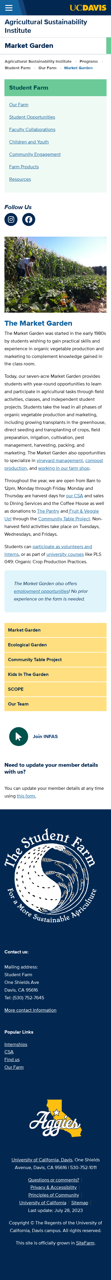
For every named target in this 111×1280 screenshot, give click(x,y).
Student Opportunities (32, 117)
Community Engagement (35, 154)
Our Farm (47, 68)
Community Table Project (64, 518)
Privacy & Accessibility (53, 1187)
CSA (9, 1051)
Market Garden (24, 630)
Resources (20, 179)
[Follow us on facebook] (28, 219)
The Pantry (48, 511)
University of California (42, 1202)
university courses (65, 554)
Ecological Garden (27, 644)
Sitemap (79, 1202)
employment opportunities (41, 591)
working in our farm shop (63, 468)
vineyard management (60, 460)
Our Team (18, 703)
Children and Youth (29, 141)
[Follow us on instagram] (10, 219)
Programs (89, 61)
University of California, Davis (42, 1159)
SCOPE (15, 689)
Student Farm (17, 68)
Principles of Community (53, 1195)
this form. (26, 795)
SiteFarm (85, 1242)
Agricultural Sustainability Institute (46, 26)
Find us (12, 1059)
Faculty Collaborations (32, 129)
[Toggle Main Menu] (9, 7)
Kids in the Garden (28, 674)
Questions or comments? (53, 1179)
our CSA (74, 495)
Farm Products (24, 166)
